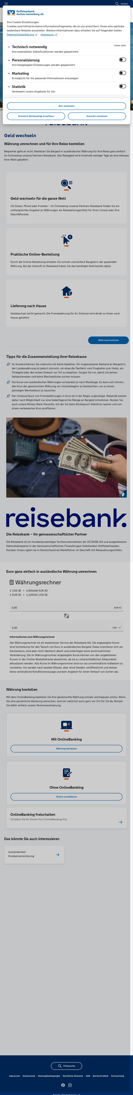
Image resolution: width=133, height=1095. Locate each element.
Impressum (47, 34)
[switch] (122, 60)
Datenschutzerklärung (21, 34)
